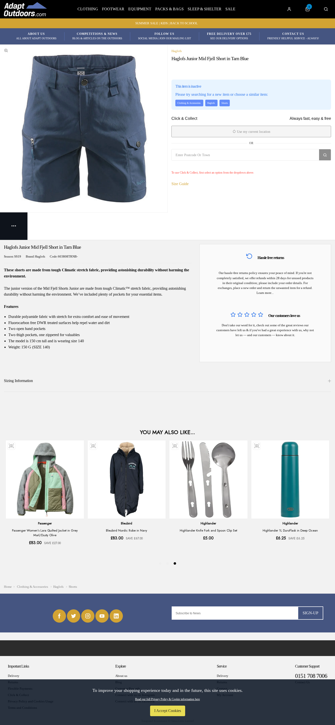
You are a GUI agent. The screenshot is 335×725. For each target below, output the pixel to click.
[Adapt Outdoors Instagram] (87, 616)
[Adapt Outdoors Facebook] (59, 616)
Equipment (139, 9)
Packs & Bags (169, 9)
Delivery (13, 676)
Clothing (87, 9)
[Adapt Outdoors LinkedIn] (116, 616)
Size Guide (180, 184)
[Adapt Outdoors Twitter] (73, 616)
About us (121, 676)
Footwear (113, 9)
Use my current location (253, 132)
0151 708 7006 (311, 676)
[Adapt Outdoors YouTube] (102, 616)
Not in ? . (200, 165)
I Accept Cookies (167, 711)
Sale (230, 9)
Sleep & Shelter (204, 9)
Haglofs (176, 51)
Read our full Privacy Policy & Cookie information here (167, 699)
